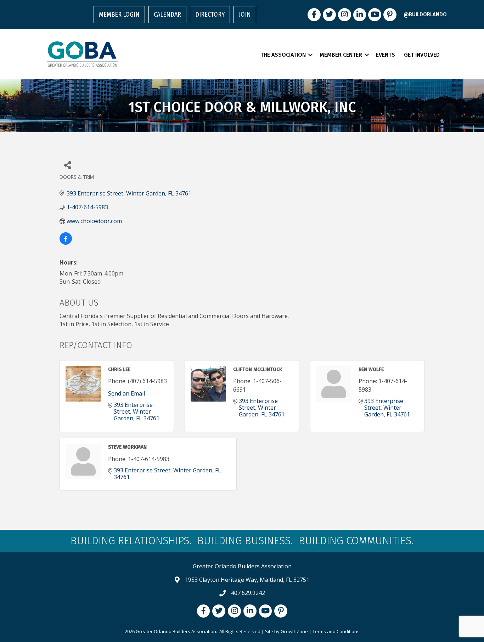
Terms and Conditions (336, 631)
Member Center (341, 54)
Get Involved (422, 54)
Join (245, 14)
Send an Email (126, 393)
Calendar (167, 14)
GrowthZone (294, 631)
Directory (210, 14)
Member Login (119, 14)
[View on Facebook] (66, 242)
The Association (283, 54)
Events (385, 54)
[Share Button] (67, 165)
